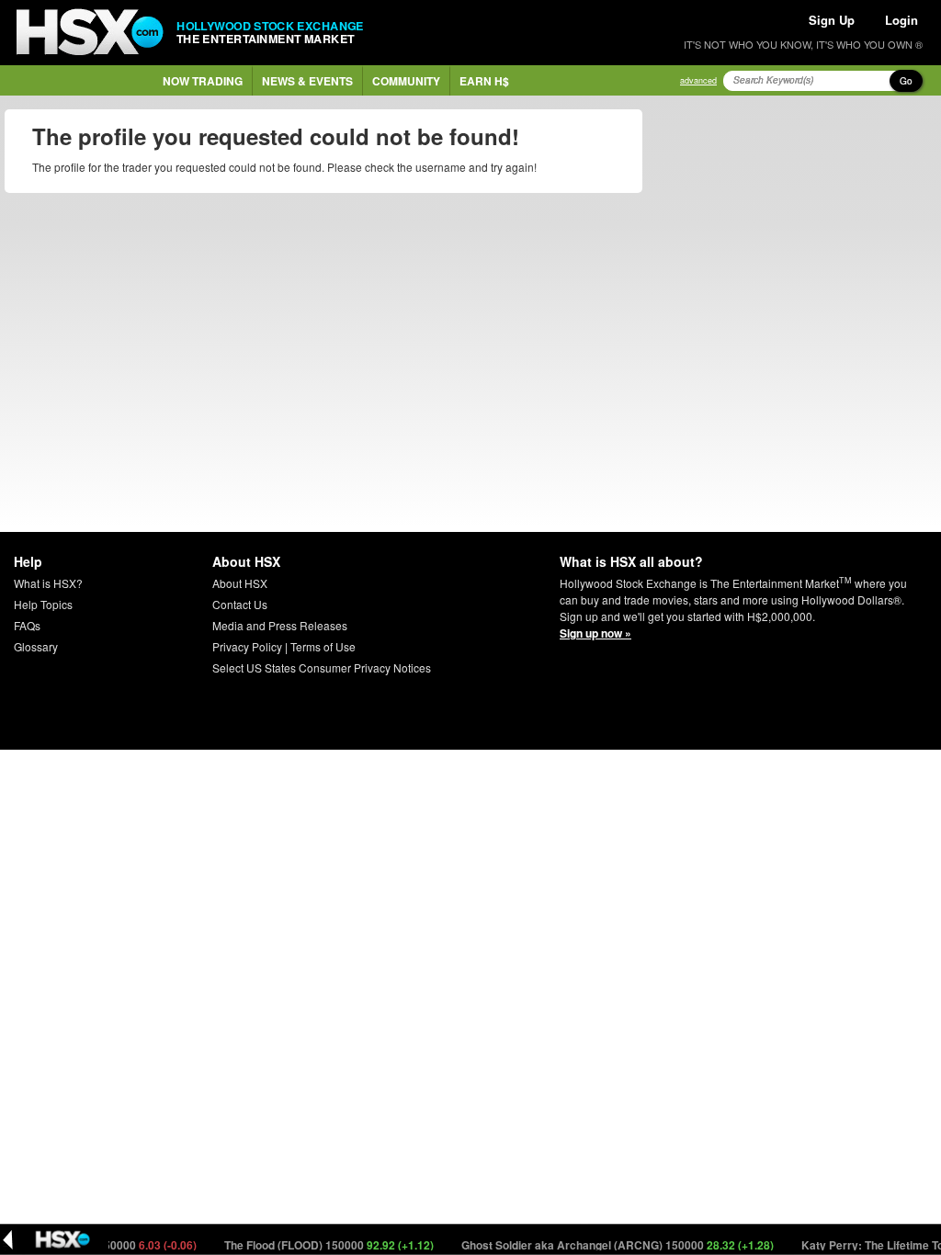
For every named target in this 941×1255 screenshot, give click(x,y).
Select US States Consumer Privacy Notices (321, 667)
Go (906, 80)
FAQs (27, 625)
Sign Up (832, 19)
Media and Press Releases (279, 625)
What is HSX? (48, 583)
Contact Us (239, 604)
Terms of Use (323, 646)
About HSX (239, 583)
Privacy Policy (247, 646)
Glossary (36, 646)
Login (901, 19)
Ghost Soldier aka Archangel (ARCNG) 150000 (604, 1245)
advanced (698, 80)
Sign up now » (595, 633)
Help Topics (43, 604)
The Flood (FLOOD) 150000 (316, 1245)
